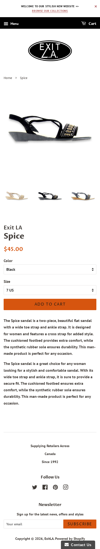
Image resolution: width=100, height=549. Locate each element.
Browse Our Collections (50, 11)
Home (8, 78)
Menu (14, 24)
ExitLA (49, 538)
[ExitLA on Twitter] (34, 488)
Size (7, 281)
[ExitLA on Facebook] (45, 488)
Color (8, 260)
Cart (92, 24)
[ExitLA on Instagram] (65, 488)
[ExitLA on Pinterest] (55, 488)
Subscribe (79, 524)
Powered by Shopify (70, 538)
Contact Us (80, 545)
